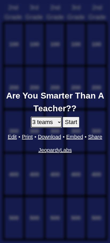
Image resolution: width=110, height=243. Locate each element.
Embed (74, 137)
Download (49, 137)
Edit (12, 137)
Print (27, 137)
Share (95, 137)
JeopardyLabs (55, 150)
